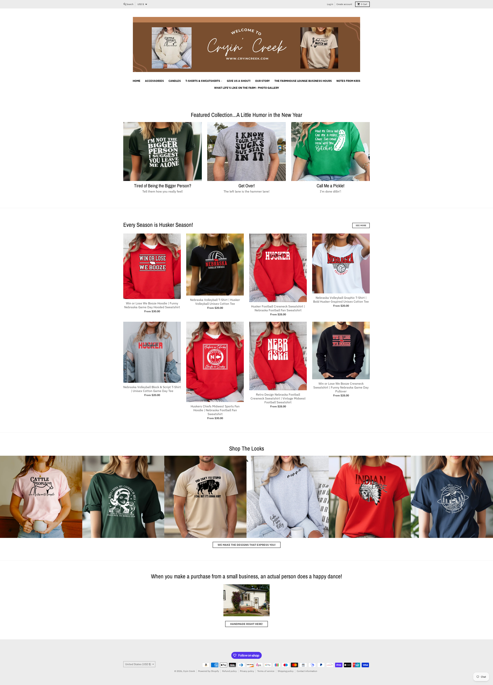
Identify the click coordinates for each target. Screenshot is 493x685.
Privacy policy (247, 671)
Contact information (307, 671)
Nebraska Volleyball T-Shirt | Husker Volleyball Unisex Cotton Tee (215, 302)
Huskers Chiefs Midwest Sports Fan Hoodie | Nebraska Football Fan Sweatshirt (215, 410)
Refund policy (229, 671)
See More (361, 225)
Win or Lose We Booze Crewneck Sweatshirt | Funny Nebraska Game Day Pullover (341, 387)
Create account (344, 4)
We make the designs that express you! (247, 545)
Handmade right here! (246, 624)
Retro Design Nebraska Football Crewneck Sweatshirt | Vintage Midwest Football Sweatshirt (278, 398)
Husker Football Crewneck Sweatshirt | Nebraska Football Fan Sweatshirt (278, 308)
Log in (330, 4)
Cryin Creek (189, 671)
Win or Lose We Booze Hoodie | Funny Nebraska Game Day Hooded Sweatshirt (152, 305)
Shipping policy (285, 671)
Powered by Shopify (208, 671)
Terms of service (265, 671)
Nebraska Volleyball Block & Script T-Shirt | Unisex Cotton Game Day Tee (152, 389)
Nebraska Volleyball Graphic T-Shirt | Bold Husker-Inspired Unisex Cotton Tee (341, 299)
